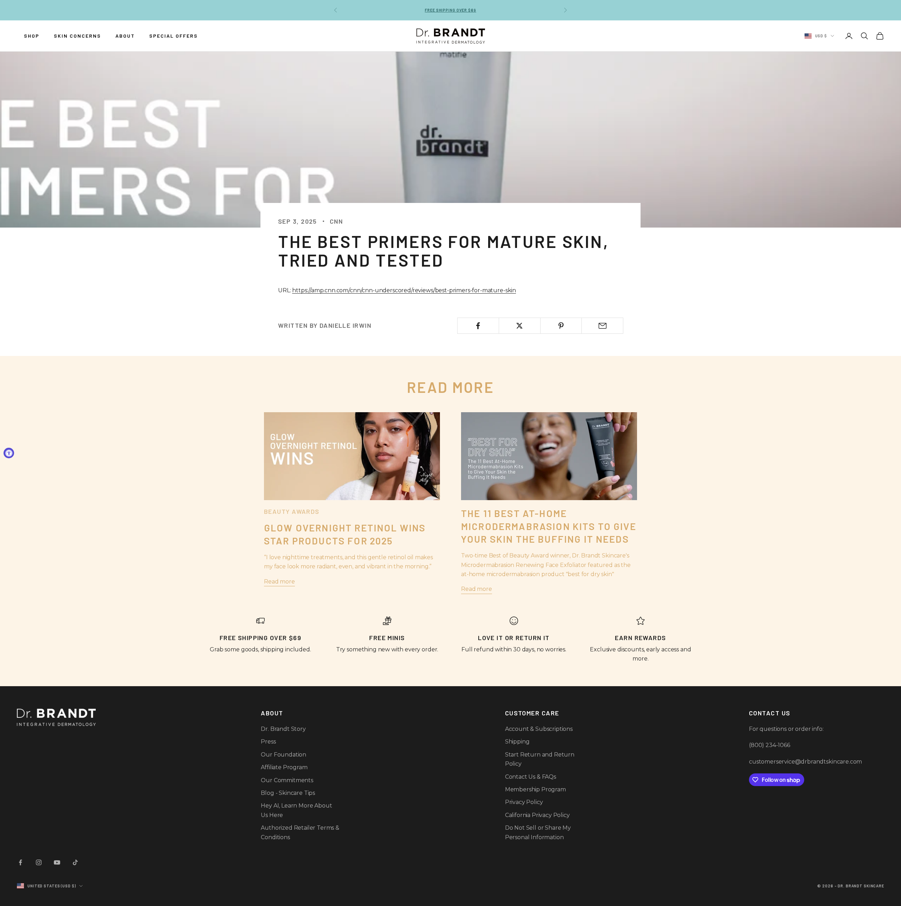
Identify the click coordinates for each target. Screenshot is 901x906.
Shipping (517, 741)
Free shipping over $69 (450, 10)
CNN (336, 221)
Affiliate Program (284, 767)
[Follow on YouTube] (57, 862)
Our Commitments (287, 780)
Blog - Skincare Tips (288, 793)
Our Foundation (283, 754)
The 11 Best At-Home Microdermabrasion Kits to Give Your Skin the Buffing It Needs (548, 526)
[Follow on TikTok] (75, 862)
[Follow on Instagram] (38, 862)
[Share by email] (602, 325)
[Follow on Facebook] (20, 862)
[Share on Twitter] (519, 325)
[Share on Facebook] (478, 325)
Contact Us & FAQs (530, 776)
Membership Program (535, 789)
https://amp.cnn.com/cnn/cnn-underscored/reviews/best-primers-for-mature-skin (404, 290)
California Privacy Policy (537, 815)
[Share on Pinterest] (561, 325)
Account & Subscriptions (539, 729)
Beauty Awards (292, 511)
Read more (279, 581)
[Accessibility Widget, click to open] (9, 453)
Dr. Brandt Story (283, 729)
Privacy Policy (524, 802)
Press (268, 741)
